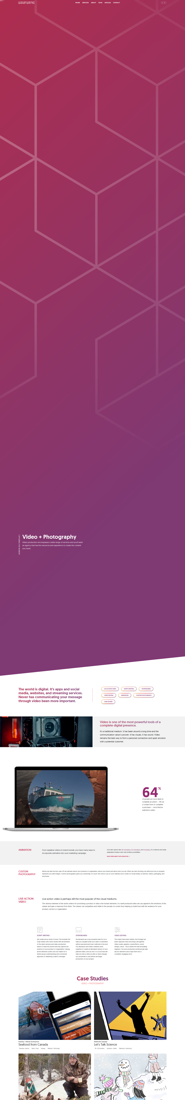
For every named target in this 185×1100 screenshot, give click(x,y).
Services (85, 3)
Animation (124, 695)
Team (100, 3)
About (93, 3)
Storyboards (146, 689)
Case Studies (108, 701)
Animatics (147, 850)
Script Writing (129, 689)
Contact (116, 3)
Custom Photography (144, 695)
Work (77, 3)
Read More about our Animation (117, 856)
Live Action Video (110, 689)
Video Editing (108, 695)
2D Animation (135, 850)
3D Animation (126, 850)
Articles (108, 3)
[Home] (26, 3)
